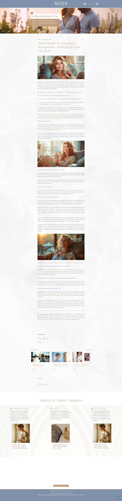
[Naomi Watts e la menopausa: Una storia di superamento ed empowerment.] (81, 357)
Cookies (54, 486)
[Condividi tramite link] (47, 338)
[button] (84, 4)
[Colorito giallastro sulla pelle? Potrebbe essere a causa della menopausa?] (61, 357)
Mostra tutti (89, 349)
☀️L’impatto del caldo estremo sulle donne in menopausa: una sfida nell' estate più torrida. (39, 365)
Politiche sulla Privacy (42, 486)
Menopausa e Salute (41, 334)
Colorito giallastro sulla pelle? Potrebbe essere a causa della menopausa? (60, 365)
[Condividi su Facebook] (38, 338)
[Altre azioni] (84, 39)
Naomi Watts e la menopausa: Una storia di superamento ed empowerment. (81, 365)
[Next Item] (31, 433)
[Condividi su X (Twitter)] (41, 338)
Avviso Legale (49, 486)
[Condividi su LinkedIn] (44, 338)
